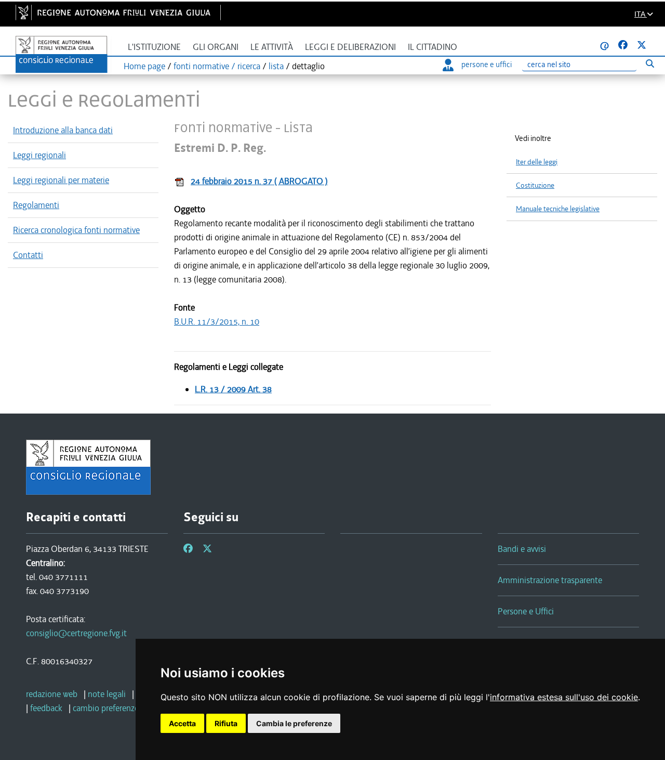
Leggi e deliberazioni (350, 47)
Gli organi (215, 47)
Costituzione (535, 185)
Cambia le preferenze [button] (294, 723)
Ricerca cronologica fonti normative (76, 230)
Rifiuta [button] (226, 723)
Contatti (28, 255)
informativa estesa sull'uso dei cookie (564, 697)
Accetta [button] (182, 723)
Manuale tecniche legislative (558, 209)
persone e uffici (486, 64)
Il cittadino (432, 47)
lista (276, 66)
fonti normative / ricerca (217, 66)
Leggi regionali (39, 155)
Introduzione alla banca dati (63, 130)
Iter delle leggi (536, 162)
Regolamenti (36, 205)
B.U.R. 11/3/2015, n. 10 (216, 321)
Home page (144, 66)
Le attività (271, 47)
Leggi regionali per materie (61, 180)
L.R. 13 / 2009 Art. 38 (233, 389)
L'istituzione (154, 47)
